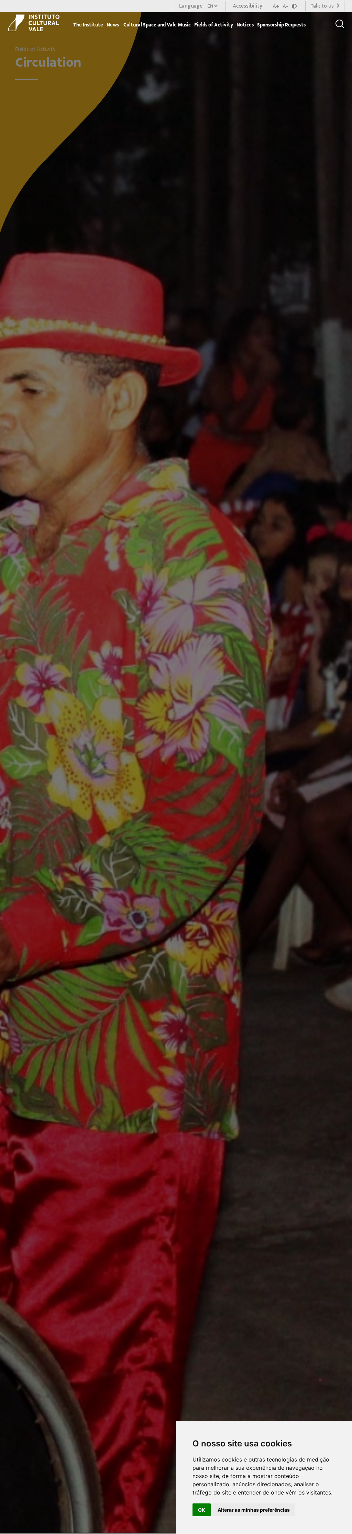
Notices (245, 24)
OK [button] (201, 1510)
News (113, 24)
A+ (276, 6)
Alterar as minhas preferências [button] (254, 1510)
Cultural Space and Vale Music (156, 24)
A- (285, 6)
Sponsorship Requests (281, 24)
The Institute (88, 24)
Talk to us (322, 6)
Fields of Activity (213, 24)
